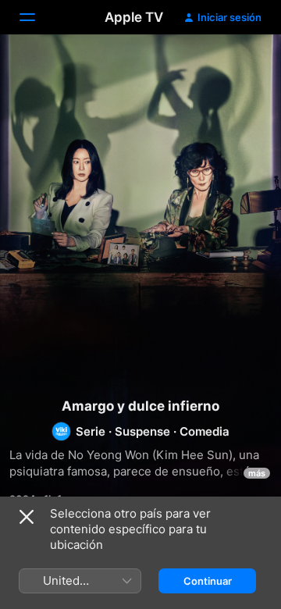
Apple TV (134, 17)
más (256, 473)
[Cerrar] (27, 517)
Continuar (207, 581)
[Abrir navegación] (37, 17)
